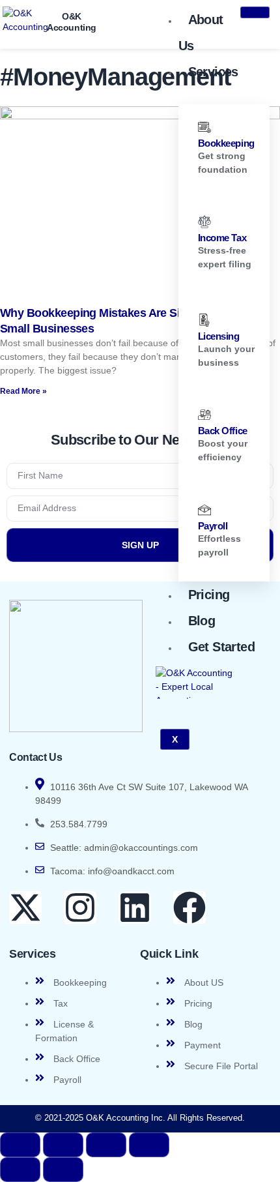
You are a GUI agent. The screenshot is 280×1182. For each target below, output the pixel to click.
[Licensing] (204, 320)
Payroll (213, 525)
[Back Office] (204, 414)
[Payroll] (204, 509)
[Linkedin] (135, 907)
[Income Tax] (204, 221)
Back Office (222, 430)
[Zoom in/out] (20, 1144)
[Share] (106, 1144)
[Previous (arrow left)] (20, 1169)
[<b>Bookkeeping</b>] (204, 127)
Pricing (209, 594)
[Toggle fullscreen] (63, 1144)
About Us (200, 32)
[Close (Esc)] (149, 1144)
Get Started (221, 647)
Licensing (219, 336)
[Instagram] (80, 907)
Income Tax (222, 237)
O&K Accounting (71, 22)
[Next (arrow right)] (63, 1169)
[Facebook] (189, 907)
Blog (202, 620)
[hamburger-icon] (255, 12)
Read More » (23, 391)
